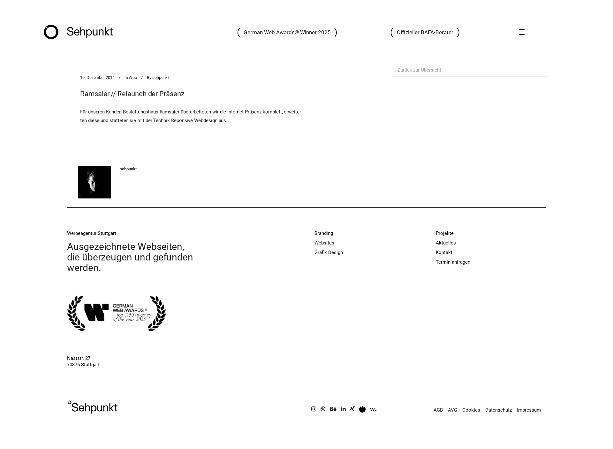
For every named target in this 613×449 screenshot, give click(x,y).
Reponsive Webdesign (194, 120)
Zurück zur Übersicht (419, 70)
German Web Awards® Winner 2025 (287, 32)
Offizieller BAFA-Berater (425, 32)
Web (133, 77)
